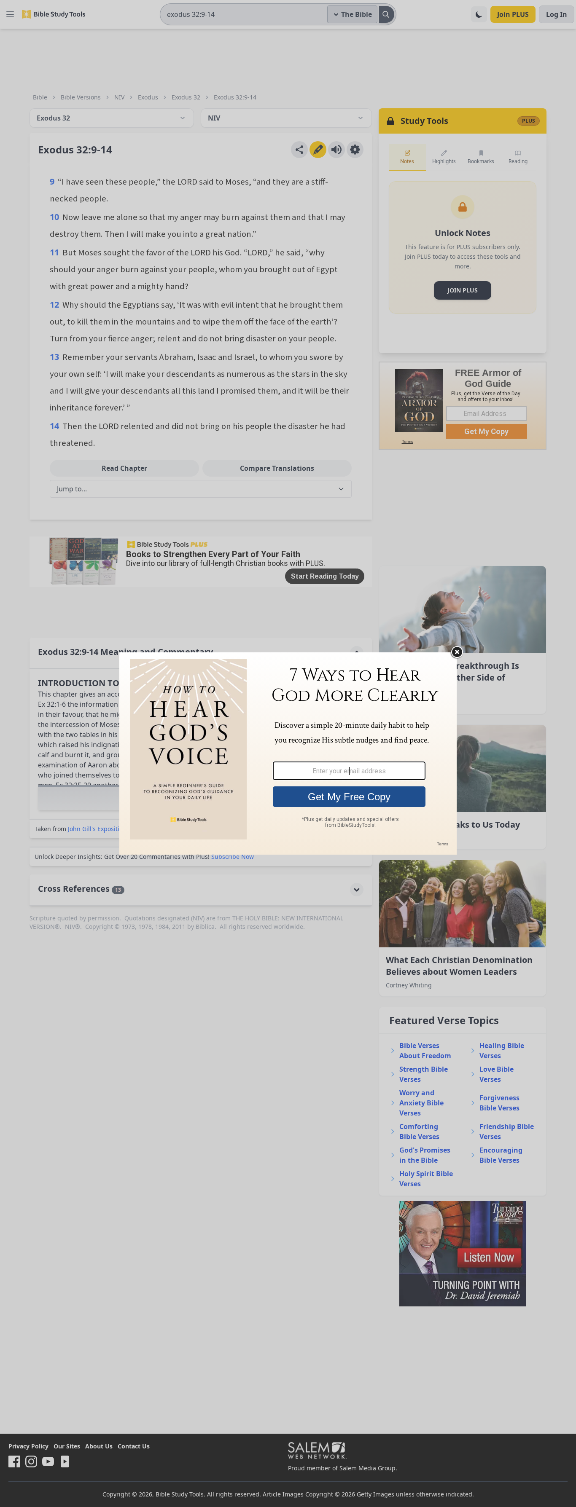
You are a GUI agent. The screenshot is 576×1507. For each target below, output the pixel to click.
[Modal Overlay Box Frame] (288, 753)
